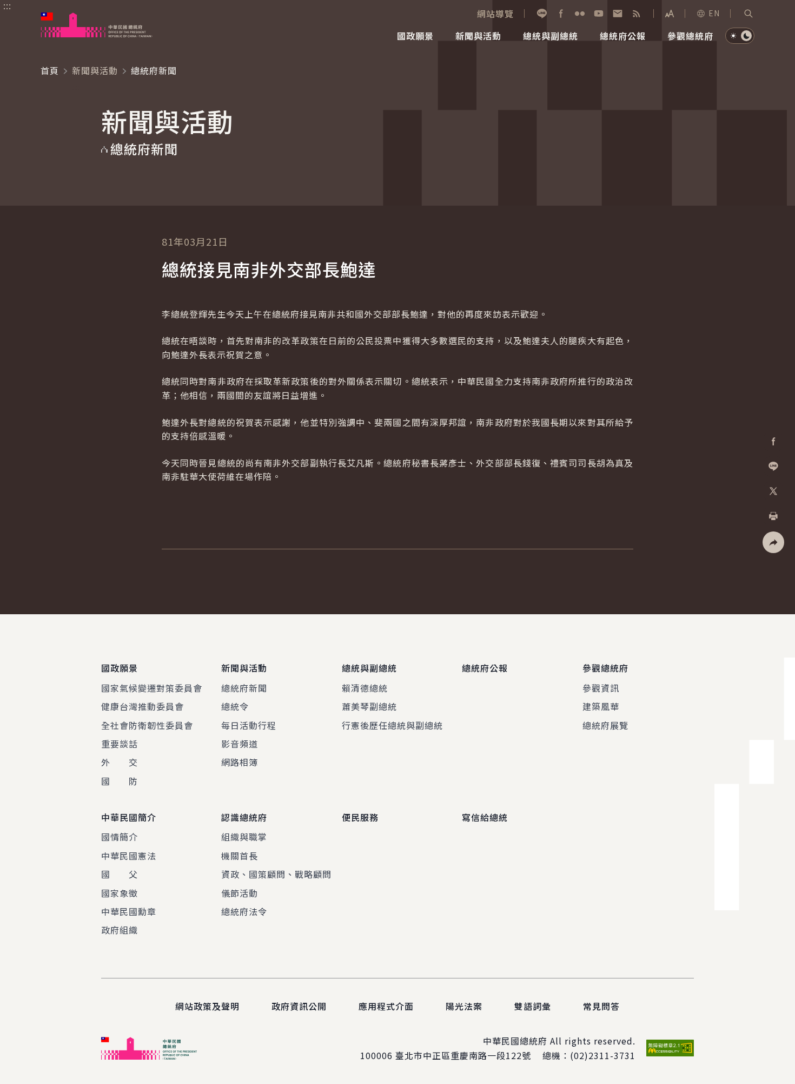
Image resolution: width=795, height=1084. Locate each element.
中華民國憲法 (128, 855)
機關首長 (239, 855)
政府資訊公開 (299, 1006)
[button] (748, 13)
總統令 (235, 706)
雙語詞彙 (532, 1006)
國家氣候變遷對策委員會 (151, 687)
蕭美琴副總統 (369, 706)
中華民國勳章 (128, 911)
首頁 (50, 70)
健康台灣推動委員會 (142, 706)
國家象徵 (119, 892)
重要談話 (119, 743)
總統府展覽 (605, 725)
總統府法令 (244, 911)
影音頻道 (239, 743)
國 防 (119, 780)
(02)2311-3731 (602, 1055)
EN (714, 13)
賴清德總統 (365, 687)
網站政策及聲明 (207, 1006)
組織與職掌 (244, 836)
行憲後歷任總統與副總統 (392, 725)
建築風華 (600, 706)
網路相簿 (239, 761)
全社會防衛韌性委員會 (147, 725)
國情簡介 (119, 836)
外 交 (119, 761)
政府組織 (119, 929)
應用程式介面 (386, 1006)
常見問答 (601, 1006)
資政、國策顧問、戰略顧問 (276, 874)
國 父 (119, 874)
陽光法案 (464, 1006)
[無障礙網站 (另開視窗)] (670, 1048)
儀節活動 (239, 892)
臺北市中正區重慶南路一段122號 (463, 1055)
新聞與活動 (95, 70)
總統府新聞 (244, 687)
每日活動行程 (248, 725)
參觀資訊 (600, 687)
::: (7, 6)
